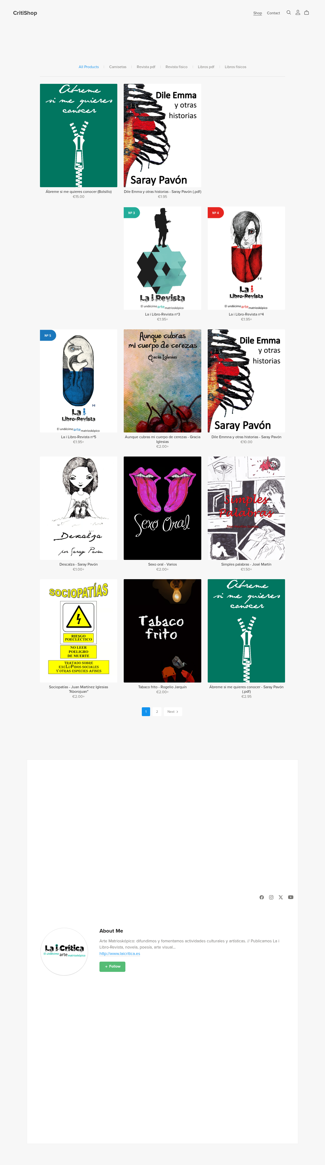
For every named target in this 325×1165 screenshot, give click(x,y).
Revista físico (176, 67)
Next (171, 712)
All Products (89, 67)
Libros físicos (235, 67)
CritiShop (25, 13)
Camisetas (117, 67)
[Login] (298, 12)
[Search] (289, 12)
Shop (257, 13)
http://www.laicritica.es (119, 953)
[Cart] (308, 12)
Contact (273, 13)
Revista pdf (146, 67)
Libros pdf (206, 67)
